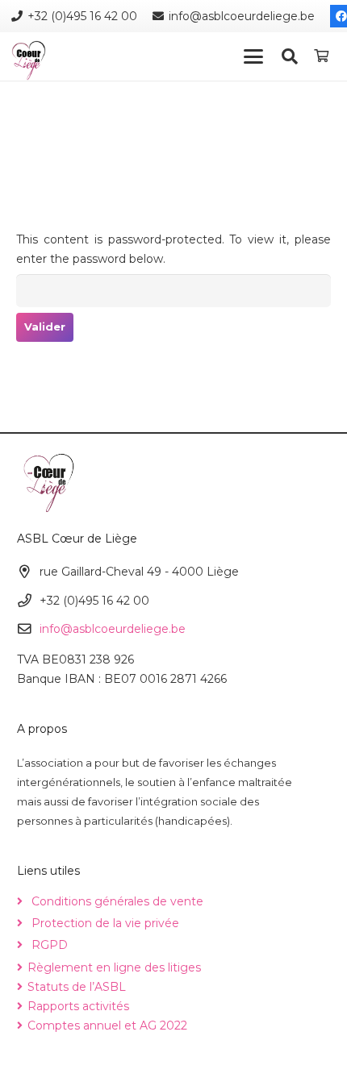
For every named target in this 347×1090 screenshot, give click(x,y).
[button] (252, 56)
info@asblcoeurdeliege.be (113, 629)
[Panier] (321, 56)
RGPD (49, 945)
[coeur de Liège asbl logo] (28, 60)
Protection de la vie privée (105, 923)
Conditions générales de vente (117, 901)
